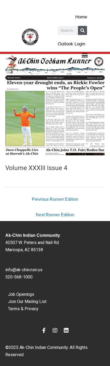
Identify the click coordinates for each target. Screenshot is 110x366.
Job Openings (21, 294)
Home (81, 16)
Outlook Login (71, 43)
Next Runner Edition (55, 214)
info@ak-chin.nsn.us (23, 269)
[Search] (82, 30)
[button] (85, 55)
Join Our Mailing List (27, 301)
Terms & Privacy (23, 308)
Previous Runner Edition (55, 199)
